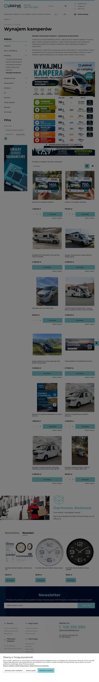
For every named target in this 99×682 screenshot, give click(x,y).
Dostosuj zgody (31, 670)
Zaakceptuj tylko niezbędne (13, 670)
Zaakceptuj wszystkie (46, 670)
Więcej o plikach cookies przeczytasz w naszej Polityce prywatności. (26, 666)
